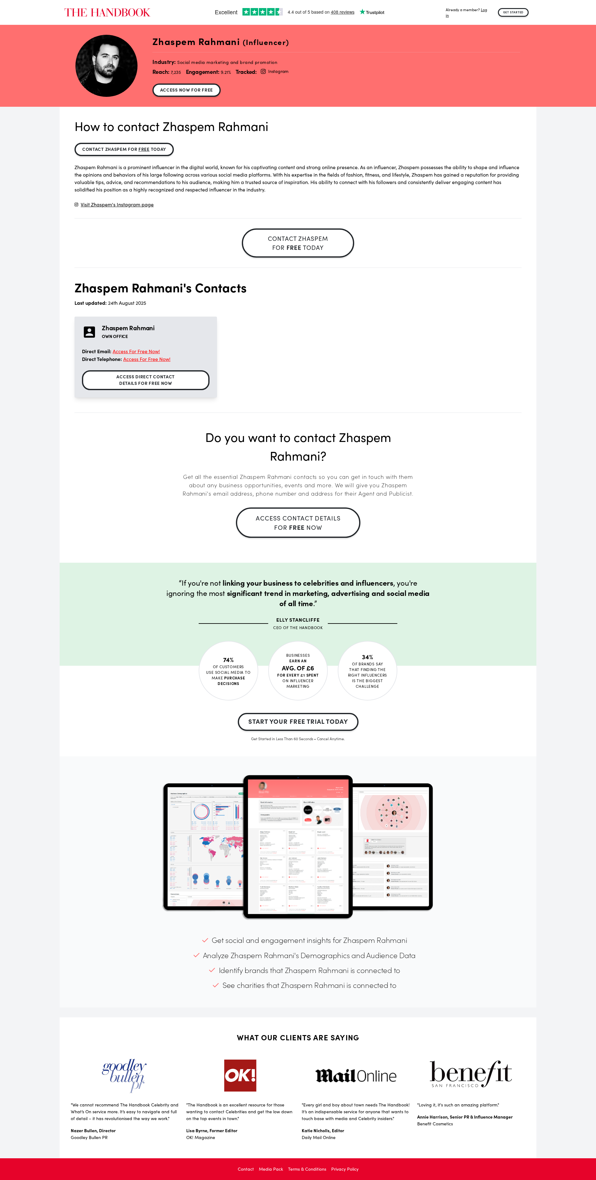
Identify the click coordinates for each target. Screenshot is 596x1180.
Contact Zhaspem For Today (124, 149)
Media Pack (271, 1169)
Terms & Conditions (307, 1169)
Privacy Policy (345, 1169)
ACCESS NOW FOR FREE (186, 90)
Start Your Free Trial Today (298, 721)
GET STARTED (513, 12)
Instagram (278, 71)
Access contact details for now (298, 522)
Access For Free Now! (136, 351)
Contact (246, 1169)
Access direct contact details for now (145, 379)
